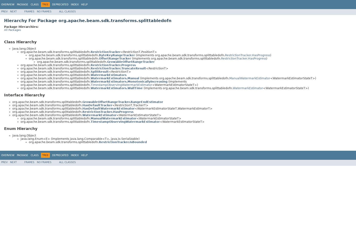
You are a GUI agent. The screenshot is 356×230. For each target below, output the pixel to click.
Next (13, 11)
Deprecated (60, 4)
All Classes (67, 11)
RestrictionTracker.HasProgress (247, 55)
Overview (7, 4)
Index (75, 4)
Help (84, 4)
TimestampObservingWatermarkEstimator (121, 84)
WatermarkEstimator (248, 88)
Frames (29, 11)
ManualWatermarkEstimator (249, 78)
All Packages (12, 30)
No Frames (44, 11)
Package (22, 4)
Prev (4, 11)
